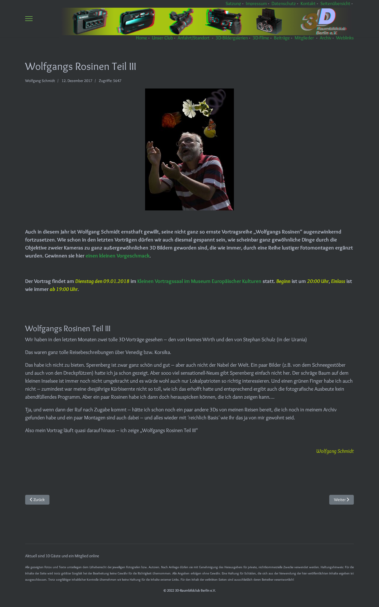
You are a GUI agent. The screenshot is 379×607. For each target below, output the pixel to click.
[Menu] (29, 18)
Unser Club (162, 38)
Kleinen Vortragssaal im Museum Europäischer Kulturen (199, 281)
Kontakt (308, 3)
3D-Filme (261, 38)
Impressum (256, 3)
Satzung (233, 3)
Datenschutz (284, 3)
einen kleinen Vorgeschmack (118, 255)
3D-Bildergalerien (232, 38)
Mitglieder (304, 38)
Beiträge (282, 38)
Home (141, 38)
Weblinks (345, 38)
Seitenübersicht (335, 3)
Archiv (325, 38)
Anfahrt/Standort (194, 38)
